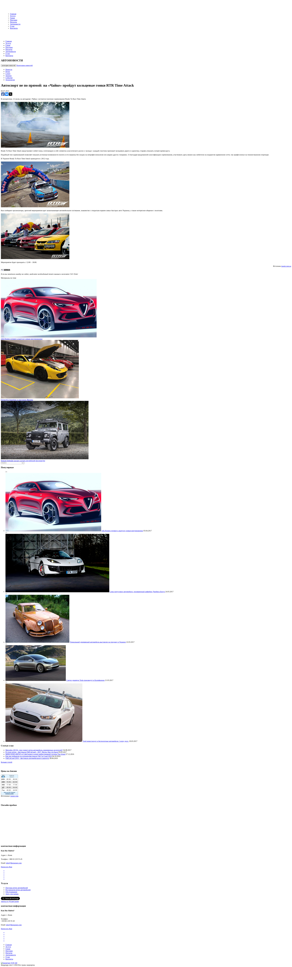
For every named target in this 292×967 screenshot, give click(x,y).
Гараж (12, 18)
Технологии (10, 80)
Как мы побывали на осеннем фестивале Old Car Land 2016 (28, 756)
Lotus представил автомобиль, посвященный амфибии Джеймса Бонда (137, 592)
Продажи (13, 20)
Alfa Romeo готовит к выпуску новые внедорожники (21, 339)
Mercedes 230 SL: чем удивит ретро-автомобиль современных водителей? (34, 750)
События (8, 78)
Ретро (7, 72)
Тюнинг (8, 76)
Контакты (14, 28)
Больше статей (6, 762)
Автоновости (15, 24)
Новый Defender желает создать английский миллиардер (23, 461)
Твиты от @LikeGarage (10, 901)
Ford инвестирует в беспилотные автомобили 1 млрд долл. (106, 741)
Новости (8, 69)
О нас (12, 26)
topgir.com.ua (286, 266)
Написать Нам (6, 867)
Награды (13, 22)
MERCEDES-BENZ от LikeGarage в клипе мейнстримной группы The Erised (35, 754)
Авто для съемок (11, 894)
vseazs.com (14, 796)
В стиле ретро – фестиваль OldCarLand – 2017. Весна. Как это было (31, 752)
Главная (13, 14)
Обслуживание (11, 892)
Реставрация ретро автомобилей (18, 890)
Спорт (7, 74)
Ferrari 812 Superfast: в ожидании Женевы (17, 400)
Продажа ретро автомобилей (16, 888)
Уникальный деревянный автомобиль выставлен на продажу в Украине (98, 642)
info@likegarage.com (14, 863)
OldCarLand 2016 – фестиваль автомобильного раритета (27, 758)
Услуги (13, 16)
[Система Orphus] (5, 270)
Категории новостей (25, 65)
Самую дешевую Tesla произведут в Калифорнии (85, 680)
